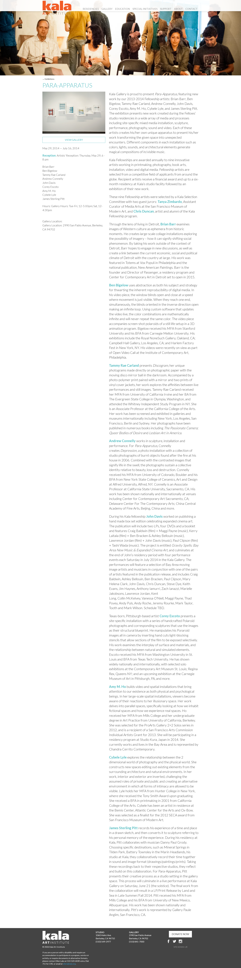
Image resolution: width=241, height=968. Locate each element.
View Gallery (74, 139)
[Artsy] (186, 941)
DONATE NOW (180, 934)
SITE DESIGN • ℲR (180, 947)
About (178, 8)
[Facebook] (168, 941)
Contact (191, 8)
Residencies (91, 8)
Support (165, 8)
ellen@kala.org (69, 964)
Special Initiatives (144, 8)
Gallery (106, 8)
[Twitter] (174, 941)
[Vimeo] (192, 941)
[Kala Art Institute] (56, 8)
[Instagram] (180, 941)
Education (122, 8)
